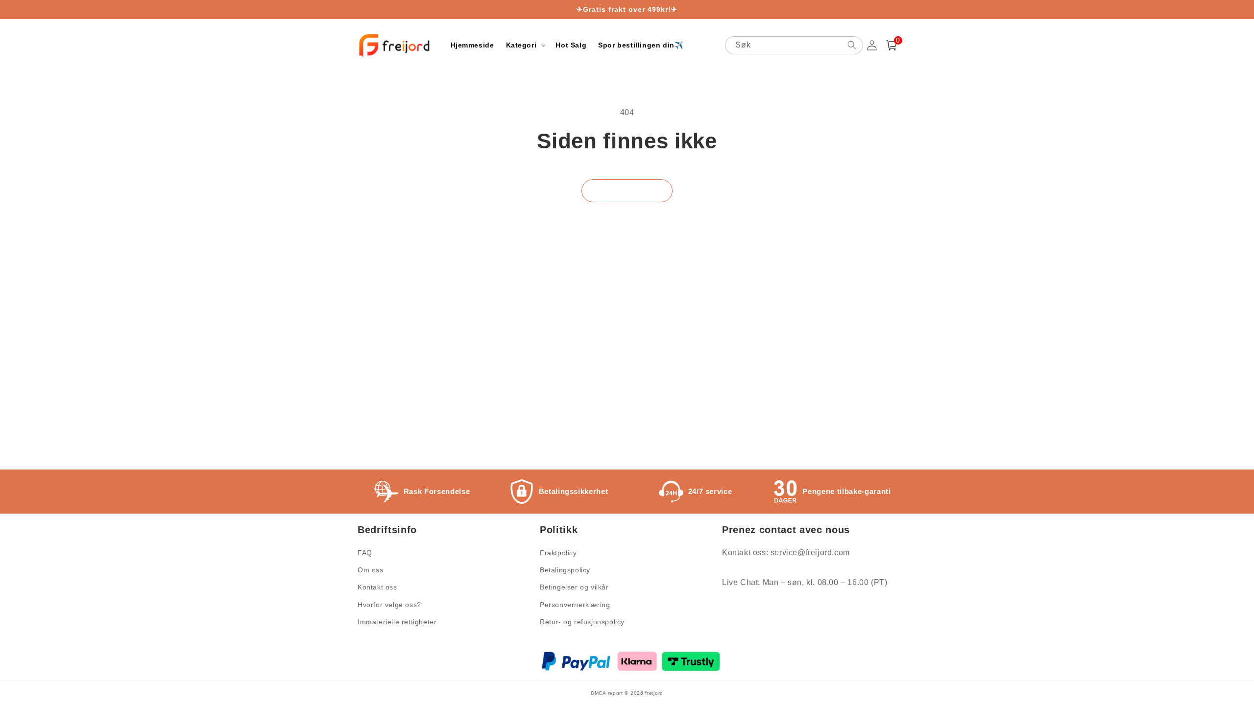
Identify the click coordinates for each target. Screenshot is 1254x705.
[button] (525, 45)
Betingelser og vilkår (574, 587)
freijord (654, 693)
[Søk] (852, 45)
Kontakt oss (377, 587)
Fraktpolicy (558, 553)
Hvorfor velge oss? (389, 605)
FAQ (365, 553)
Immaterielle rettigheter (397, 622)
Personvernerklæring (575, 605)
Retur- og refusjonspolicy (582, 622)
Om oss (371, 570)
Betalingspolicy (565, 570)
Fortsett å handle (627, 191)
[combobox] (794, 45)
